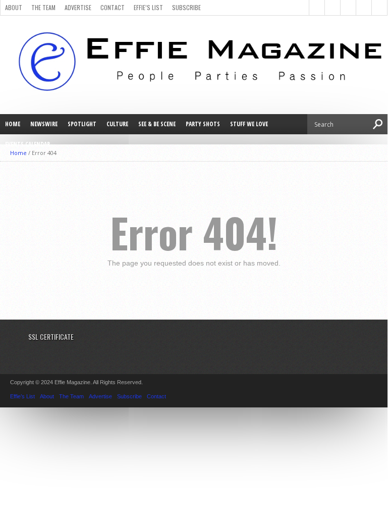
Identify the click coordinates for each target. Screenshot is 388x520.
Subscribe (186, 7)
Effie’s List (148, 7)
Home (12, 124)
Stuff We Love (249, 124)
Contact (112, 7)
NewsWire (44, 124)
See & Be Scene (157, 124)
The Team (43, 7)
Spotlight (82, 124)
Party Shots (203, 124)
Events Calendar (27, 144)
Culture (117, 124)
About (13, 7)
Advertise (78, 7)
